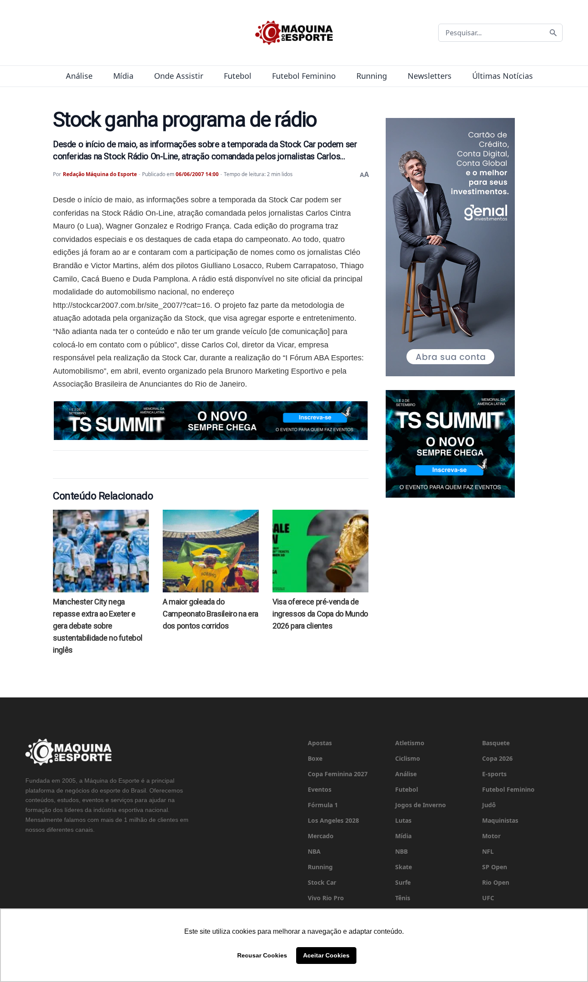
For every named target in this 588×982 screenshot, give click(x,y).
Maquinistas (500, 820)
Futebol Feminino (304, 76)
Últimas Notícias (502, 76)
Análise (79, 76)
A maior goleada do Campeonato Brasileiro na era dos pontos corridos (210, 613)
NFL (488, 851)
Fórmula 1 (323, 805)
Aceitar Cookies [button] (326, 955)
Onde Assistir (178, 76)
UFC (488, 898)
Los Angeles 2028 (333, 820)
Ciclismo (407, 758)
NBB (401, 851)
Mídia (123, 76)
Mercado (321, 836)
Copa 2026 (497, 758)
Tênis (402, 898)
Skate (403, 867)
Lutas (403, 820)
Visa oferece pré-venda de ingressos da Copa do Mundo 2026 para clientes (320, 613)
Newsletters (430, 76)
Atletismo (409, 743)
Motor (491, 836)
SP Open (494, 867)
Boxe (315, 758)
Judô (489, 805)
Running (371, 76)
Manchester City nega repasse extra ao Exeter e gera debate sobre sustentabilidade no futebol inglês (97, 625)
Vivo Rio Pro (326, 898)
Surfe (403, 882)
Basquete (496, 743)
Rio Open (495, 882)
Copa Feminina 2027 (338, 774)
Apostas (320, 743)
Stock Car (322, 882)
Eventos (319, 789)
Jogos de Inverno (420, 805)
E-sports (494, 774)
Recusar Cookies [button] (262, 955)
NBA (314, 851)
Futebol (237, 76)
